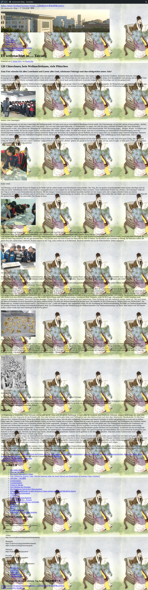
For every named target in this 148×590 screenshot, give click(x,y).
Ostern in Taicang (16, 485)
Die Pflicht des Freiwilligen (20, 493)
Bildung (47, 454)
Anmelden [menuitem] (29, 2)
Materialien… (11, 42)
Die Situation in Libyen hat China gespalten (26, 489)
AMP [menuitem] (5, 2)
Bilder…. (13, 504)
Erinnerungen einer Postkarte (12, 50)
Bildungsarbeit (56, 454)
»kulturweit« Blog (16, 576)
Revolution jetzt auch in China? (21, 474)
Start (7, 36)
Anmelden (14, 570)
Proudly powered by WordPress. (13, 588)
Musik (134, 454)
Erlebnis (66, 454)
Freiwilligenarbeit (76, 454)
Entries (14, 572)
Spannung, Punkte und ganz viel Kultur (16, 48)
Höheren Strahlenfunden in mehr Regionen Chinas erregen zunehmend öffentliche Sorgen (43, 491)
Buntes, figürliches (17, 510)
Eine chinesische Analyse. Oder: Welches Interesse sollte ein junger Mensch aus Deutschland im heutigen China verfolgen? (55, 476)
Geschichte (95, 454)
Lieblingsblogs (15, 481)
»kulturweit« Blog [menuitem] (18, 2)
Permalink (57, 456)
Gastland (86, 454)
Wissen (17, 456)
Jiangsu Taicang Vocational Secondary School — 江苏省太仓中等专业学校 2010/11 (32, 6)
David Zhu (29, 61)
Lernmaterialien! (16, 483)
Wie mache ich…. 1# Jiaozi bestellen (23, 512)
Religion (4, 456)
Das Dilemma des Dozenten (20, 487)
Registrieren (14, 568)
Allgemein (25, 454)
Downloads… (11, 40)
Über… (8, 44)
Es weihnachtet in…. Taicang (21, 500)
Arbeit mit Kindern (36, 454)
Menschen (127, 454)
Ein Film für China (17, 472)
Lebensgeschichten (116, 454)
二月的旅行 (14, 495)
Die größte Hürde (16, 470)
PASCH (141, 454)
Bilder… (9, 38)
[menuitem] (146, 2)
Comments (16, 574)
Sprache (11, 456)
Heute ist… (14, 506)
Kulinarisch (104, 454)
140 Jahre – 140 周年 (18, 478)
